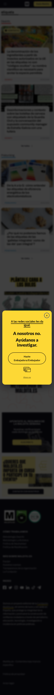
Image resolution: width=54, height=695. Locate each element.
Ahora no (27, 377)
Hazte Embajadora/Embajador (27, 358)
